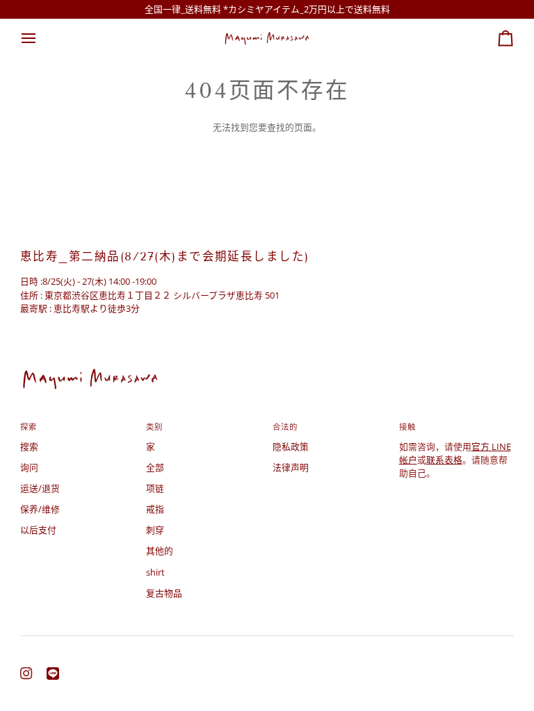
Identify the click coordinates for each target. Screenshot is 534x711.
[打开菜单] (41, 38)
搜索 (29, 446)
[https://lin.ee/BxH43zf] (53, 673)
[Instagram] (26, 673)
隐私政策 (291, 446)
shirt (155, 572)
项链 (155, 488)
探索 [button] (28, 426)
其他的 (159, 550)
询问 (29, 467)
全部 (155, 467)
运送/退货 (40, 488)
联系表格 (444, 459)
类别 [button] (154, 426)
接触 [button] (407, 426)
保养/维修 (40, 509)
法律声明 (291, 467)
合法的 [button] (285, 426)
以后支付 (38, 530)
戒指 (155, 509)
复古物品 (164, 593)
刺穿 (155, 530)
